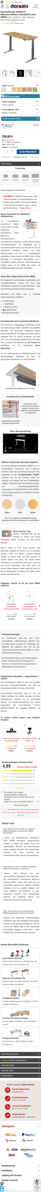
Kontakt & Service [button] (10, 1180)
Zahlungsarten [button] (8, 1126)
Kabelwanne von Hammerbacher (23, 359)
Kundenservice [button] (8, 1165)
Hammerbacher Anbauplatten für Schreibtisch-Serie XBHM (11, 606)
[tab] (20, 1126)
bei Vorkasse (10, 140)
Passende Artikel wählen (12, 119)
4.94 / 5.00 (18, 2)
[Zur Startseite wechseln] (19, 6)
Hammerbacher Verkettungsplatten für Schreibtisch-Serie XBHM (29, 606)
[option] (3, 89)
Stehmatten (5, 540)
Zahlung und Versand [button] (11, 1175)
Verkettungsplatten (12, 492)
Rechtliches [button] (7, 1170)
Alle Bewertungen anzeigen (27, 767)
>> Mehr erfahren (24, 208)
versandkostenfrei (16, 142)
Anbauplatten (7, 489)
